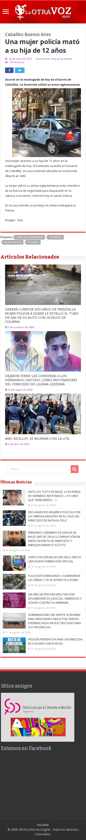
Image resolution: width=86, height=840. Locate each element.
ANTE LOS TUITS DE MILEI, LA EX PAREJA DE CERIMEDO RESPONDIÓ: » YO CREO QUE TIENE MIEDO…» (54, 496)
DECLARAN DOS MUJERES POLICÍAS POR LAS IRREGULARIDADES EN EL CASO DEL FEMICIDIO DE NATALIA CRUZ (54, 516)
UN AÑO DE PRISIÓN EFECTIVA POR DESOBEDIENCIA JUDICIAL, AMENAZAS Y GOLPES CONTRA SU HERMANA (55, 598)
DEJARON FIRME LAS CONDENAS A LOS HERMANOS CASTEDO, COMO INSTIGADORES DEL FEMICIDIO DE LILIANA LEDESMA (41, 380)
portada (33, 242)
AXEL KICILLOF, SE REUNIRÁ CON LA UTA (37, 439)
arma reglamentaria (29, 237)
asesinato (55, 237)
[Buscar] (74, 469)
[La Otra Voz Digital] (43, 11)
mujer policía (13, 242)
